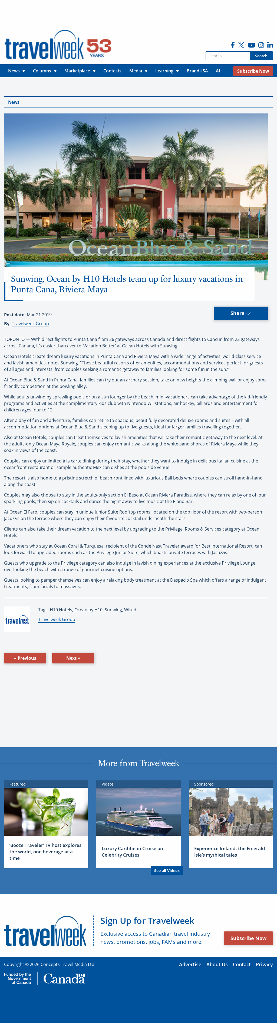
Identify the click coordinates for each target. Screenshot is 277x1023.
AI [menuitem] (218, 71)
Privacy (264, 964)
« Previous (25, 658)
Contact (242, 964)
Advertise (190, 964)
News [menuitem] (14, 71)
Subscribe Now (248, 938)
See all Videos (167, 870)
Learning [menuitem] (164, 71)
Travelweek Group (30, 324)
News (13, 102)
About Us (217, 964)
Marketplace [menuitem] (77, 71)
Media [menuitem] (135, 71)
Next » (73, 658)
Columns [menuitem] (42, 71)
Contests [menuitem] (112, 71)
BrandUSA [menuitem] (197, 71)
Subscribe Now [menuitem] (253, 71)
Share (238, 313)
